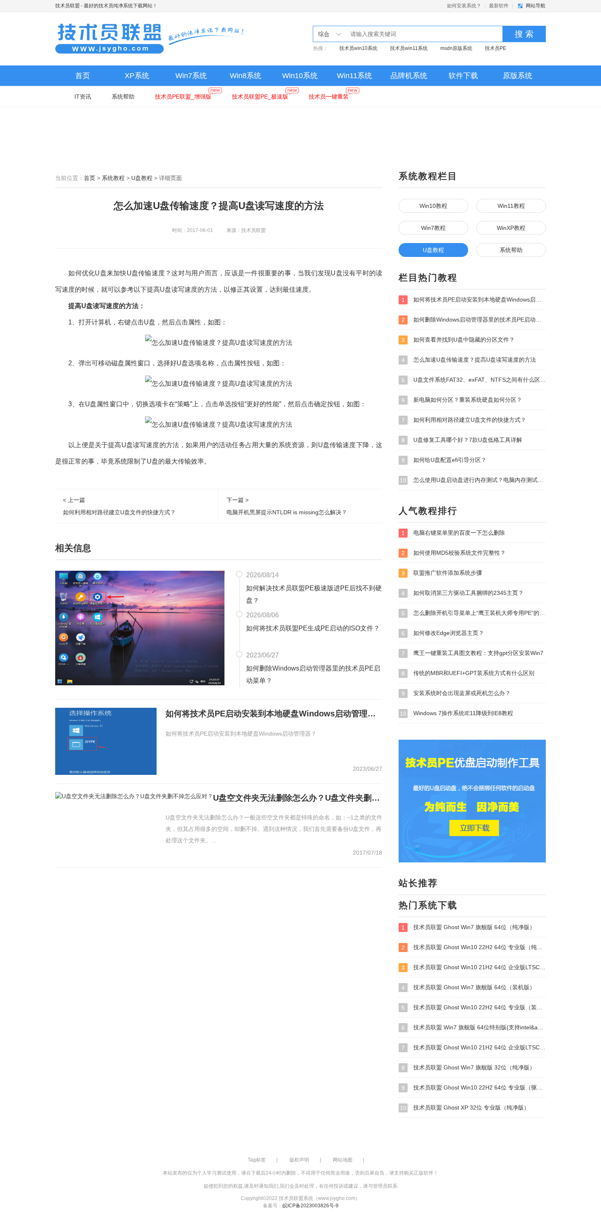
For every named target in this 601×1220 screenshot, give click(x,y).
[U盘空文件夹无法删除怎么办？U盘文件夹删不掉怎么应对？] (134, 795)
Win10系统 (300, 76)
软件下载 (463, 76)
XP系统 (137, 76)
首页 (82, 76)
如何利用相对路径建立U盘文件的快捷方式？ (463, 419)
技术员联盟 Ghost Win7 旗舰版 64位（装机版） (468, 987)
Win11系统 (354, 76)
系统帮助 (123, 96)
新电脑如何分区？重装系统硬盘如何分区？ (461, 399)
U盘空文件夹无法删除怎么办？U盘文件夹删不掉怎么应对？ (297, 797)
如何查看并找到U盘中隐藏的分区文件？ (458, 339)
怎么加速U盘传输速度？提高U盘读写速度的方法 (468, 359)
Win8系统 (245, 76)
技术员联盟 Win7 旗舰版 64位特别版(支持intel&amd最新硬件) (473, 1027)
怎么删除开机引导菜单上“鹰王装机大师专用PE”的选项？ (473, 613)
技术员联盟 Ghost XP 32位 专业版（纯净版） (464, 1107)
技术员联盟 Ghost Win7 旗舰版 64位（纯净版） (468, 927)
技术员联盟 (67, 6)
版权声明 (299, 1160)
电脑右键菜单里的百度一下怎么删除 (453, 532)
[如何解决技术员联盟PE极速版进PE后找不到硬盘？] (139, 627)
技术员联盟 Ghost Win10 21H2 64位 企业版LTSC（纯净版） (473, 967)
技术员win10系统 (358, 48)
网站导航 (535, 6)
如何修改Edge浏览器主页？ (442, 633)
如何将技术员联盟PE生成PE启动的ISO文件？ (313, 628)
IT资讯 (82, 96)
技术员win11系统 (409, 48)
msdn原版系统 (456, 48)
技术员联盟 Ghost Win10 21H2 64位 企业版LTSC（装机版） (473, 1047)
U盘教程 (141, 178)
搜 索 (524, 33)
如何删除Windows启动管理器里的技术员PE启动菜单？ (313, 674)
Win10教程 (433, 206)
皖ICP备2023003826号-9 (311, 1206)
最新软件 (499, 6)
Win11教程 (511, 206)
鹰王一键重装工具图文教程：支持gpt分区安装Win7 (472, 653)
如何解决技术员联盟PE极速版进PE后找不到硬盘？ (314, 594)
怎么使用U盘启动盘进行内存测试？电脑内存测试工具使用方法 (473, 480)
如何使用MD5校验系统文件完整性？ (453, 552)
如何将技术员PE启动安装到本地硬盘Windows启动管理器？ (274, 713)
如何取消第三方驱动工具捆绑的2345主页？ (462, 593)
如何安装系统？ (464, 6)
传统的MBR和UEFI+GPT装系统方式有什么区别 (467, 673)
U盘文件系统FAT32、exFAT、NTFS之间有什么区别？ (473, 379)
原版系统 (517, 76)
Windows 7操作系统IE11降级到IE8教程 (456, 713)
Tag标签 (257, 1160)
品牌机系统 (408, 76)
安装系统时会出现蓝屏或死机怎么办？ (456, 693)
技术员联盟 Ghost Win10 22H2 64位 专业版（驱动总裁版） (473, 1087)
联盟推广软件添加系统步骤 (441, 572)
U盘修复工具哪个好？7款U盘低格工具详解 (461, 440)
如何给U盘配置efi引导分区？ (444, 460)
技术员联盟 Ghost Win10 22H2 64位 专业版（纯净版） (473, 947)
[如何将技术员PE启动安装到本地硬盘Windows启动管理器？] (106, 741)
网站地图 (342, 1160)
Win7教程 (433, 228)
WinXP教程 (511, 228)
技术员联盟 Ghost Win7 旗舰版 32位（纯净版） (468, 1067)
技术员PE (495, 48)
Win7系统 (191, 76)
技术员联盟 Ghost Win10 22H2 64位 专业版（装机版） (473, 1007)
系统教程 (113, 178)
